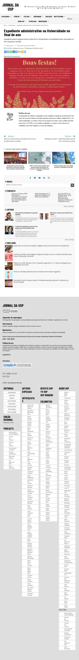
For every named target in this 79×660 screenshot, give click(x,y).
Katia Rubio (29, 540)
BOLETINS (62, 609)
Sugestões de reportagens (12, 317)
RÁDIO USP (64, 388)
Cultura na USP (67, 453)
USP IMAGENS (46, 395)
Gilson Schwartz (48, 436)
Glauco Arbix (48, 445)
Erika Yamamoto (13, 56)
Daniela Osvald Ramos (29, 424)
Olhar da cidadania (67, 524)
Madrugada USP (67, 491)
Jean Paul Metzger (30, 502)
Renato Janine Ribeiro (48, 518)
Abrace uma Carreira (66, 402)
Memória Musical (66, 499)
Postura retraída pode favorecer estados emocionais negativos (37, 271)
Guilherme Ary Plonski (30, 481)
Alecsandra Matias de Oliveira (30, 406)
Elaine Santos (29, 443)
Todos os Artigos (69, 240)
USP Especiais (67, 589)
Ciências (16, 16)
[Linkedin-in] (44, 178)
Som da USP (66, 565)
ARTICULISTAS (28, 400)
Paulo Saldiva (48, 505)
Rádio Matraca (66, 551)
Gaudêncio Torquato (30, 472)
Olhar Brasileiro (67, 520)
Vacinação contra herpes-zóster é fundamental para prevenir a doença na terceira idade (41, 281)
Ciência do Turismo (11, 438)
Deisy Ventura (29, 434)
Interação (67, 486)
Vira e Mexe (65, 602)
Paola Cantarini (29, 580)
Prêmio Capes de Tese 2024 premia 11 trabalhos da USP (63, 166)
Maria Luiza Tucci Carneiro (29, 563)
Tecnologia (32, 21)
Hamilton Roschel (30, 486)
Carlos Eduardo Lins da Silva (48, 427)
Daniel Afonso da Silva (29, 418)
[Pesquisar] (72, 185)
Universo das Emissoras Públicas (67, 579)
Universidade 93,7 (67, 574)
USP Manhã (66, 593)
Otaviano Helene (29, 576)
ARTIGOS (26, 388)
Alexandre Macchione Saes (30, 412)
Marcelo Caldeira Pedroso (29, 545)
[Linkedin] (14, 52)
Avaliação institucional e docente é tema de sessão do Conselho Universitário (15, 167)
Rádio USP (21, 21)
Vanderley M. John (30, 594)
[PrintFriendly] (25, 52)
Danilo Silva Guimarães (30, 429)
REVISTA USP (46, 388)
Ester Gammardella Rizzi (31, 453)
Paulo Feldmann (30, 584)
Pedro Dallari (47, 509)
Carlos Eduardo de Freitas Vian (48, 419)
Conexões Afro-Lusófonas (67, 440)
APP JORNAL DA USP (10, 373)
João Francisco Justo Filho (30, 514)
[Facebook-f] (30, 178)
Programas (67, 398)
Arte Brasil (65, 423)
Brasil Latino (66, 435)
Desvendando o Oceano (12, 449)
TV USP (43, 391)
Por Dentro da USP (11, 462)
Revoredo (67, 554)
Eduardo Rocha (48, 432)
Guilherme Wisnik (48, 449)
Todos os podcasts (69, 206)
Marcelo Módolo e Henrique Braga (30, 551)
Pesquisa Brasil (66, 537)
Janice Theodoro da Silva (30, 497)
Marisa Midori (48, 487)
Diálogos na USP (66, 461)
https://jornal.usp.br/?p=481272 (26, 45)
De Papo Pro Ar (66, 457)
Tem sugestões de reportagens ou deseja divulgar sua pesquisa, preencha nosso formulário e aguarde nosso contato (35, 320)
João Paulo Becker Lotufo (48, 455)
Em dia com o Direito (66, 477)
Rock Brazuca (66, 557)
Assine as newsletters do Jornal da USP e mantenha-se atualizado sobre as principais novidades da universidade (34, 332)
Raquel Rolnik (48, 513)
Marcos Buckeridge (30, 557)
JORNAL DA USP (10, 7)
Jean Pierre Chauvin (29, 507)
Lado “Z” (66, 488)
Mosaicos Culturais (67, 506)
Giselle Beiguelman (49, 441)
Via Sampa (66, 598)
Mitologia (67, 503)
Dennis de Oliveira (30, 439)
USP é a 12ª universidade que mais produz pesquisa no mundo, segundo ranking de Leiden (39, 168)
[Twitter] (8, 52)
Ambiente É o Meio (67, 418)
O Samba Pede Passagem (67, 511)
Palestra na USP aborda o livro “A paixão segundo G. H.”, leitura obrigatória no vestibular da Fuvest (42, 264)
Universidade (42, 21)
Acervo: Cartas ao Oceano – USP (67, 409)
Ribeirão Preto (9, 423)
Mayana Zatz (48, 495)
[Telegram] (16, 52)
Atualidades (5, 16)
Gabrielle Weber (29, 468)
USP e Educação (11, 467)
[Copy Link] (22, 52)
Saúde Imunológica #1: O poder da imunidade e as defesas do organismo (42, 195)
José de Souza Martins (29, 520)
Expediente (6, 354)
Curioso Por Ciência (11, 444)
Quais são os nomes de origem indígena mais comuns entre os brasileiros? (41, 246)
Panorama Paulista (12, 457)
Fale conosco (7, 324)
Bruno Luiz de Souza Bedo (48, 412)
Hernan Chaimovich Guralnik (30, 491)
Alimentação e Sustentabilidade (13, 433)
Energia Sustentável (12, 453)
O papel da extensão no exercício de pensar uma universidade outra (26, 227)
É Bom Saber (66, 472)
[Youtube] (39, 178)
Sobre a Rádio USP (66, 394)
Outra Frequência (67, 532)
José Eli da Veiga (48, 466)
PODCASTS (9, 428)
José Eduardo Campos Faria (29, 527)
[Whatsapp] (11, 52)
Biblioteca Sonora (67, 431)
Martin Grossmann (49, 491)
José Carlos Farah (48, 461)
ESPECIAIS (27, 391)
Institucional (58, 16)
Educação (48, 16)
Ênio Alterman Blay (30, 447)
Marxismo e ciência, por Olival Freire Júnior (61, 213)
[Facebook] (5, 52)
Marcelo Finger (48, 479)
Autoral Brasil (66, 427)
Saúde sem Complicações (68, 561)
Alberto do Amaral (49, 406)
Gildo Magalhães (30, 476)
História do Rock (66, 482)
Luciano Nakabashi (49, 470)
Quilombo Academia (67, 546)
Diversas (66, 465)
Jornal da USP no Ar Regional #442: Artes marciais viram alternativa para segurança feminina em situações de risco (65, 197)
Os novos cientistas (67, 528)
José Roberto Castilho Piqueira (29, 534)
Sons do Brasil (66, 570)
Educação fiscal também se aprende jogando (26, 213)
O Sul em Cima (66, 516)
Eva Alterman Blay (30, 459)
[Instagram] (48, 178)
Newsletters (7, 330)
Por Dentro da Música (67, 541)
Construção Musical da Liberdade (67, 445)
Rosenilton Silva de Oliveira (30, 589)
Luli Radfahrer (48, 474)
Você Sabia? (66, 606)
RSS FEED (6, 376)
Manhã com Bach (67, 495)
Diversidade (37, 16)
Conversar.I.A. (68, 450)
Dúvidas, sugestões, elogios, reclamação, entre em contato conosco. (22, 326)
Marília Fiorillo (48, 483)
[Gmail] (19, 52)
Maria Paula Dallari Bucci (29, 570)
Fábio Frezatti (29, 464)
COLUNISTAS (46, 401)
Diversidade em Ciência (67, 468)
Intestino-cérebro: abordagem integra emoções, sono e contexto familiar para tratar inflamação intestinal (43, 255)
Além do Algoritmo (67, 414)
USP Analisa (66, 585)
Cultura (26, 16)
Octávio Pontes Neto (48, 500)
